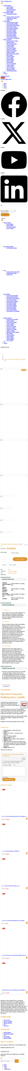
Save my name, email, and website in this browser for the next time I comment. (12, 762)
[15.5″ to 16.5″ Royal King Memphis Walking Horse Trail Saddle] (14, 905)
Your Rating (4, 765)
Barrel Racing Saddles (12, 44)
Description (7, 684)
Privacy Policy (7, 1020)
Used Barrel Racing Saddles (13, 25)
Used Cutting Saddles (12, 26)
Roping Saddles (10, 61)
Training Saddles (10, 65)
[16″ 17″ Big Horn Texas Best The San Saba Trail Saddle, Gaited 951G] (14, 939)
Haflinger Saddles (11, 52)
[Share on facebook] (8, 574)
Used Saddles (7, 21)
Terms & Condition (8, 1021)
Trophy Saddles (10, 66)
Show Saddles (10, 62)
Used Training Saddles (12, 36)
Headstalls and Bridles (12, 18)
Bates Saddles (10, 8)
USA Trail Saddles (11, 68)
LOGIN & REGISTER (5, 76)
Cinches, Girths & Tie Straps (13, 17)
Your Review (5, 777)
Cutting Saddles (10, 46)
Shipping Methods (8, 1023)
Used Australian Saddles (12, 24)
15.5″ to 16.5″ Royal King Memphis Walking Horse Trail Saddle (13, 920)
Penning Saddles (10, 56)
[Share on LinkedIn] (12, 574)
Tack (5, 15)
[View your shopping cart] (1, 3)
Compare (4, 564)
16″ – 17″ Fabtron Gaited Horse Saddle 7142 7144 (10, 885)
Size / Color (3, 552)
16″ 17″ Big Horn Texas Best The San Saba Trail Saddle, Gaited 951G (14, 955)
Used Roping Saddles (12, 34)
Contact (5, 73)
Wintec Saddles (10, 11)
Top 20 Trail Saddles (11, 63)
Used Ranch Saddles (11, 31)
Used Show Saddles (11, 35)
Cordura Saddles (10, 45)
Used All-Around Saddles (12, 22)
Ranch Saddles (10, 58)
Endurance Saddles (11, 49)
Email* (23, 759)
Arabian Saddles (10, 42)
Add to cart (20, 559)
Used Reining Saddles (12, 32)
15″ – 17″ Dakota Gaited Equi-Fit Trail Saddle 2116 (10, 851)
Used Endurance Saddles (12, 28)
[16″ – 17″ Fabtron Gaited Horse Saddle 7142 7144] (14, 870)
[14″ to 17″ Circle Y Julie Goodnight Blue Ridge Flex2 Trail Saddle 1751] (14, 800)
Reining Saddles (10, 59)
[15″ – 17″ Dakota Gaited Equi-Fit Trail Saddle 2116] (14, 835)
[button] (1, 80)
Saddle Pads (9, 19)
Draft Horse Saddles (11, 48)
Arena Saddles (10, 7)
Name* (24, 758)
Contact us (6, 1025)
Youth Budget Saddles (12, 14)
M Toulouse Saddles (11, 9)
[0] (1, 220)
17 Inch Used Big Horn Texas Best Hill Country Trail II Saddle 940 (14, 989)
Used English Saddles (12, 29)
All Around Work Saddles (12, 41)
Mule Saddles (10, 55)
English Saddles (7, 5)
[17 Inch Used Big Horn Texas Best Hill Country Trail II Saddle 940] (14, 974)
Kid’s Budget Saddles (8, 12)
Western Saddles (7, 39)
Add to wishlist (12, 564)
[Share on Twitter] (10, 574)
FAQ (4, 72)
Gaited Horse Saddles (12, 51)
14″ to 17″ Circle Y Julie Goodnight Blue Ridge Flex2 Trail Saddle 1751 (14, 816)
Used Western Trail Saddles (13, 38)
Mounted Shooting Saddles (13, 53)
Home (5, 355)
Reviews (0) (6, 686)
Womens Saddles (11, 69)
